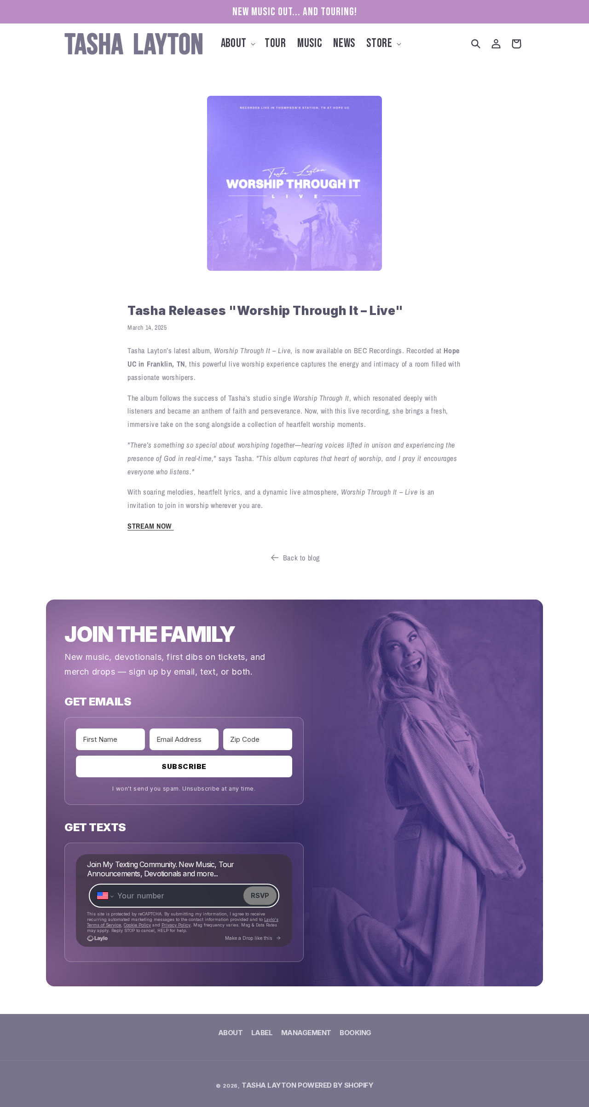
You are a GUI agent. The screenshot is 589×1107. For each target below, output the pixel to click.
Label (262, 1033)
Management (306, 1033)
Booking (355, 1033)
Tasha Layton (269, 1085)
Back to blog (301, 558)
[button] (237, 43)
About (230, 1034)
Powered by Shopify (335, 1085)
